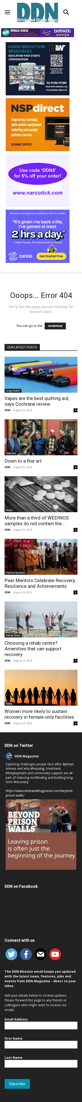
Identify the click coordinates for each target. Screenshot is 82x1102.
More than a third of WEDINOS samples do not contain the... (37, 520)
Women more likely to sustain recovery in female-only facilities (39, 714)
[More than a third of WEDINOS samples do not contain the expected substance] (41, 494)
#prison (68, 764)
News (9, 510)
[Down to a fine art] (41, 437)
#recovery (21, 782)
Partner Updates (15, 572)
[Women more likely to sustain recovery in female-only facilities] (41, 688)
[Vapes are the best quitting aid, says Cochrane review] (41, 375)
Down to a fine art (23, 461)
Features (11, 453)
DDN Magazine (27, 756)
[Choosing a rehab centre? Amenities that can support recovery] (41, 619)
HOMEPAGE (55, 326)
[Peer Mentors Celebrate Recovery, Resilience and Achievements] (41, 557)
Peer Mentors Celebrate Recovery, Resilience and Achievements (40, 583)
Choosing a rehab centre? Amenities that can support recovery (33, 648)
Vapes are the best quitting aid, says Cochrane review (37, 401)
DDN (7, 410)
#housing (37, 768)
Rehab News (13, 635)
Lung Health (13, 390)
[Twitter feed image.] (41, 834)
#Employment (16, 773)
